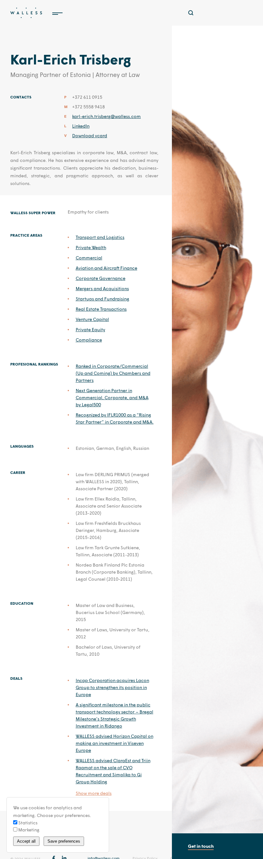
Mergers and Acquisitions (102, 288)
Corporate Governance (100, 278)
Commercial (89, 257)
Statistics (27, 822)
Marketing (28, 829)
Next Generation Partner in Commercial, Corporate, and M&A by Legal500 (112, 397)
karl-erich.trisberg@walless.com (106, 116)
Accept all (26, 841)
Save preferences (63, 841)
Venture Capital (92, 319)
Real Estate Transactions (101, 309)
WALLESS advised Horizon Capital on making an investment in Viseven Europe (114, 743)
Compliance (89, 339)
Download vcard (89, 135)
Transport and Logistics (100, 237)
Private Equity (90, 329)
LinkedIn (80, 126)
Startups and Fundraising (102, 298)
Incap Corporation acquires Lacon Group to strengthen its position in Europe (112, 687)
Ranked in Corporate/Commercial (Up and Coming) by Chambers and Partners (113, 373)
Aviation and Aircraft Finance (106, 268)
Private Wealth (91, 247)
